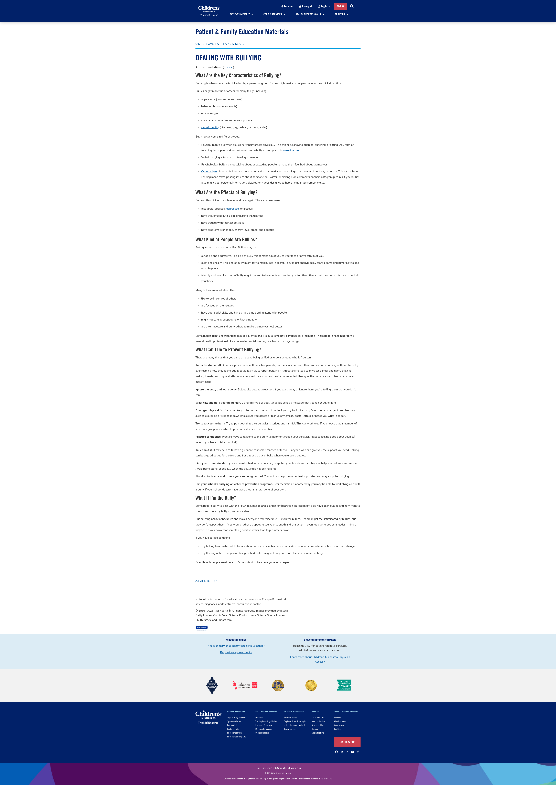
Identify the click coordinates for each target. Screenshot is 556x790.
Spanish (228, 67)
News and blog (318, 725)
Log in (324, 6)
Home (257, 768)
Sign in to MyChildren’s (236, 717)
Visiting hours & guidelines (266, 721)
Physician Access (290, 717)
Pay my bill (307, 6)
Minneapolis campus (263, 728)
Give (339, 6)
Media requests (318, 732)
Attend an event (340, 721)
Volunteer (337, 717)
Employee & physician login (295, 721)
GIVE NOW (345, 742)
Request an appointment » (236, 652)
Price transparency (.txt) (236, 736)
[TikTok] (358, 751)
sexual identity (210, 127)
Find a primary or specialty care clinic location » (236, 646)
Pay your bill (232, 725)
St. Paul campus (262, 732)
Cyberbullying (209, 171)
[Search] (351, 6)
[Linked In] (342, 751)
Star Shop (337, 728)
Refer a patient (290, 728)
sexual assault (292, 150)
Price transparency (234, 732)
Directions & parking (263, 725)
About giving (339, 725)
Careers (315, 728)
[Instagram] (347, 751)
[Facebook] (336, 751)
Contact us (296, 768)
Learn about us (318, 717)
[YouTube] (352, 751)
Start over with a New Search (222, 44)
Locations (288, 6)
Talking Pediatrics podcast (294, 725)
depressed (232, 209)
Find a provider (233, 728)
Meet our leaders (318, 721)
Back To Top (207, 581)
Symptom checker (234, 721)
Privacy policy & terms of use (275, 768)
